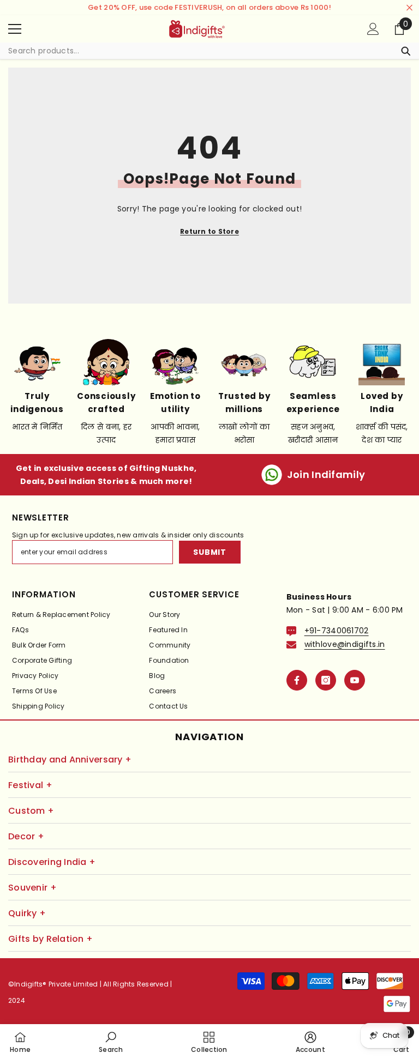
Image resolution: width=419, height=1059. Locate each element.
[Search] (209, 51)
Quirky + (27, 913)
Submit (209, 552)
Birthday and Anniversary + (69, 759)
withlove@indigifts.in (344, 644)
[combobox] (199, 51)
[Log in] (373, 29)
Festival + (30, 785)
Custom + (31, 810)
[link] (111, 1041)
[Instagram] (325, 680)
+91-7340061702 (336, 630)
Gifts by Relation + (50, 939)
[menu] (14, 28)
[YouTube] (354, 680)
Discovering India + (51, 862)
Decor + (26, 836)
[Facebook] (296, 680)
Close (409, 8)
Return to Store (209, 231)
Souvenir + (32, 887)
